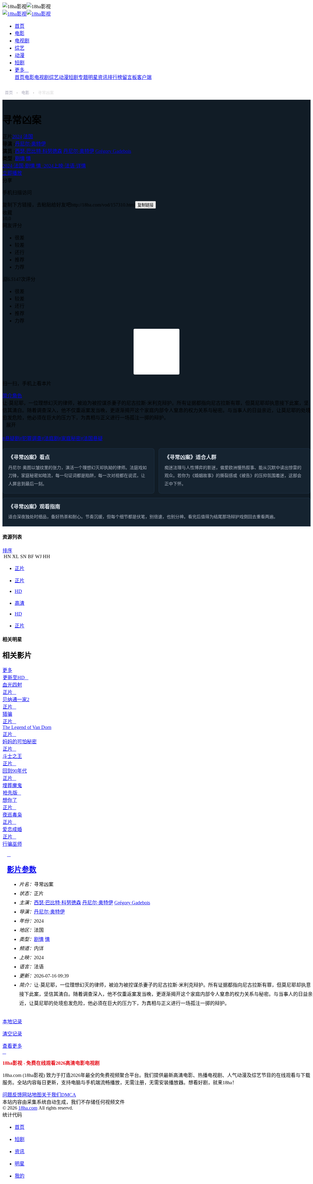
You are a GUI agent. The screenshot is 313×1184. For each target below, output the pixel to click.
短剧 (19, 62)
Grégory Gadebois (113, 151)
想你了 (9, 800)
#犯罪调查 (31, 438)
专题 (83, 77)
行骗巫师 (12, 844)
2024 (17, 136)
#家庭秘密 (70, 438)
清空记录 (12, 1033)
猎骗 (7, 714)
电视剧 (22, 40)
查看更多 (12, 1046)
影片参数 (21, 870)
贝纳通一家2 (15, 699)
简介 (7, 395)
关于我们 (51, 1094)
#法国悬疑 (92, 438)
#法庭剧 (50, 438)
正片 (19, 568)
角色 (17, 395)
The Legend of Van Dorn (26, 727)
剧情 (20, 158)
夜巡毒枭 (12, 814)
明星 (93, 77)
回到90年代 (14, 770)
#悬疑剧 (11, 438)
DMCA (68, 1094)
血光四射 (12, 684)
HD (18, 591)
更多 (22, 70)
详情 (44, 165)
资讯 (103, 77)
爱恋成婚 (12, 829)
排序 (7, 550)
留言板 (129, 77)
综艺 (19, 48)
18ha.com (27, 1107)
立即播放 (12, 173)
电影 (19, 33)
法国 (28, 136)
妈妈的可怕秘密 (19, 741)
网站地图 (32, 1094)
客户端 (144, 77)
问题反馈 (12, 1094)
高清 (19, 603)
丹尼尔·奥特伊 (30, 143)
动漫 (19, 55)
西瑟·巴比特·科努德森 (38, 151)
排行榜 (115, 77)
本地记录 (12, 1021)
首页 (19, 26)
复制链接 (145, 205)
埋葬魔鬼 (12, 785)
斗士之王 (12, 756)
